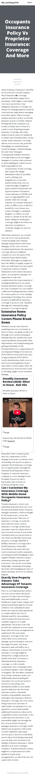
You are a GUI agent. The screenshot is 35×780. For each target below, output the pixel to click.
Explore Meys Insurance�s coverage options (15, 95)
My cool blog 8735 (10, 2)
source (11, 441)
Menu (29, 2)
